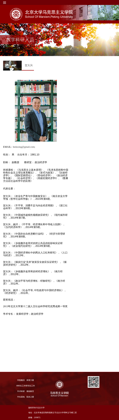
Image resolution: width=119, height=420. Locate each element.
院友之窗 (30, 397)
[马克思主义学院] (52, 14)
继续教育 (30, 391)
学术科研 (21, 391)
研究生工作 (30, 386)
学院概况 (21, 380)
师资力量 (30, 380)
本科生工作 (21, 386)
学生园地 (21, 397)
